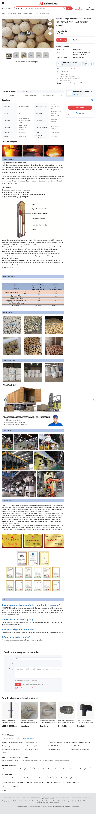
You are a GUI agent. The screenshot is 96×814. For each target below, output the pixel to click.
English (15, 801)
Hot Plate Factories (27, 778)
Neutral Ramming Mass (32, 746)
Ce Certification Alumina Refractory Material (46, 769)
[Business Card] (92, 100)
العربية (68, 801)
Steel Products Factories (10, 778)
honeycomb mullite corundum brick (81, 742)
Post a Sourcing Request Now (24, 688)
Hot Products (7, 797)
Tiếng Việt (45, 802)
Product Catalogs (28, 738)
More (3, 790)
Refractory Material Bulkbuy (11, 787)
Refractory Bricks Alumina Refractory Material (76, 769)
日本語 (79, 801)
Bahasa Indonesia (54, 802)
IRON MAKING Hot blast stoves (80, 749)
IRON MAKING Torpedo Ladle (10, 749)
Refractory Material (28, 13)
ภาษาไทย (89, 801)
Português (27, 801)
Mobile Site (45, 798)
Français (34, 801)
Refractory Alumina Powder (35, 782)
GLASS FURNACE (53, 746)
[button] (58, 95)
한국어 (74, 801)
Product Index (86, 797)
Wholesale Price (56, 797)
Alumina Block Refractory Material (13, 782)
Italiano (49, 801)
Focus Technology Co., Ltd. (36, 806)
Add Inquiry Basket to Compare (28, 62)
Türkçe (38, 802)
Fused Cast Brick (76, 746)
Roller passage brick (8, 746)
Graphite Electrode (53, 749)
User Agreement (58, 806)
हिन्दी (84, 801)
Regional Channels (76, 797)
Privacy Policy (75, 806)
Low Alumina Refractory (73, 782)
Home (3, 13)
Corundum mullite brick (31, 742)
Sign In (59, 83)
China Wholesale (46, 797)
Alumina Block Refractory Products (66, 778)
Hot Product (40, 778)
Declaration (67, 806)
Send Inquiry (61, 40)
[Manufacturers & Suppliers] (48, 3)
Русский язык (42, 801)
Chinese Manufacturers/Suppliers (31, 797)
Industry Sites (65, 797)
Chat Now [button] (76, 40)
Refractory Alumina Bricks (54, 782)
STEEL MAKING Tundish (32, 749)
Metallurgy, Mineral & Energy (14, 13)
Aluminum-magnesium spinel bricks (58, 742)
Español (21, 801)
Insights (52, 798)
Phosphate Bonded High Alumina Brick (13, 742)
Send (17, 684)
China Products (17, 797)
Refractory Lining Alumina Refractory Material (16, 769)
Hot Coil (50, 778)
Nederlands (62, 801)
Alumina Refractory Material (42, 13)
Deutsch (55, 801)
